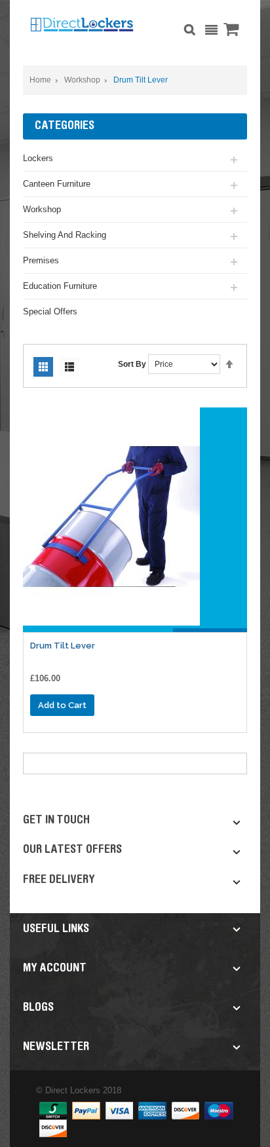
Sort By (132, 364)
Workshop (82, 80)
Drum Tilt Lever (62, 645)
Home (40, 80)
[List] (69, 367)
